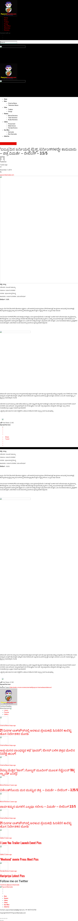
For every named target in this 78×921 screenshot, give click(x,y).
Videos (6, 902)
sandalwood (47, 687)
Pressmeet (11, 124)
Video (5, 107)
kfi (31, 687)
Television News (13, 105)
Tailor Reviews (12, 117)
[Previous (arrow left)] (1, 920)
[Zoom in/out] (6, 918)
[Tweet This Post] (41, 430)
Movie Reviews (13, 115)
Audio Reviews (13, 119)
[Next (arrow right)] (3, 920)
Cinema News (12, 103)
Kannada (11, 132)
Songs (6, 24)
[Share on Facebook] (41, 428)
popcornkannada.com (7, 175)
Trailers (6, 22)
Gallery (6, 122)
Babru (12, 687)
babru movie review (20, 687)
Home (6, 18)
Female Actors (12, 128)
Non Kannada (12, 134)
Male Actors (12, 126)
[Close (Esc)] (1, 918)
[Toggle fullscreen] (4, 918)
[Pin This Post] (41, 432)
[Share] (3, 918)
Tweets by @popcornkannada (9, 885)
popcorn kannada (38, 687)
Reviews (6, 30)
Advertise (7, 28)
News (6, 20)
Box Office (7, 26)
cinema (28, 687)
